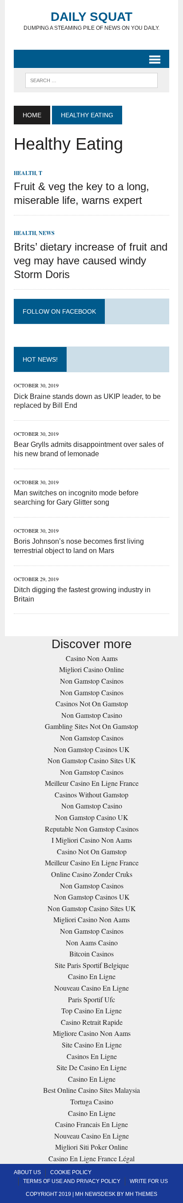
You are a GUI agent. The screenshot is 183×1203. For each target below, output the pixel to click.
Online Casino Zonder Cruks (91, 874)
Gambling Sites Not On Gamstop (91, 726)
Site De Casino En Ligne (91, 1067)
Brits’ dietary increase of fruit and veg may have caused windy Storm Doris (90, 260)
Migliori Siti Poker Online (91, 1146)
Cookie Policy (71, 1172)
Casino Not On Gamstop (92, 851)
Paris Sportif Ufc (91, 999)
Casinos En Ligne (92, 1056)
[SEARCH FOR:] (91, 80)
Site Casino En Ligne (92, 1044)
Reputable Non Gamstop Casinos (92, 828)
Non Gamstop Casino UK (91, 817)
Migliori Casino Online (91, 669)
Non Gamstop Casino (91, 715)
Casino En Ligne (91, 976)
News (47, 233)
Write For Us (149, 1181)
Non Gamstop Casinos (91, 680)
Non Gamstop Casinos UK (92, 749)
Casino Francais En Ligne (91, 1124)
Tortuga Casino (91, 1101)
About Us (27, 1172)
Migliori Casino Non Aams (91, 919)
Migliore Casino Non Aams (92, 1033)
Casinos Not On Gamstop (92, 703)
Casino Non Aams (92, 658)
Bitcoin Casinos (91, 953)
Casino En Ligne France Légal (91, 1158)
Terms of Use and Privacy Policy (71, 1181)
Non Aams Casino (92, 942)
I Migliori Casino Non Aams (92, 839)
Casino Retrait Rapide (92, 1022)
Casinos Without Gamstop (91, 794)
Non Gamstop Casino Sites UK (92, 760)
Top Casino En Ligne (91, 1010)
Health (25, 173)
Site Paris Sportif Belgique (92, 965)
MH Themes (141, 1194)
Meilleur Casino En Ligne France (92, 783)
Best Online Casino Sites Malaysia (91, 1090)
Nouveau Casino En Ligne (91, 987)
